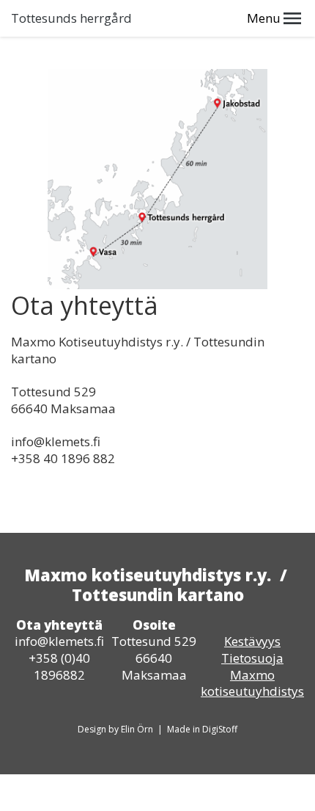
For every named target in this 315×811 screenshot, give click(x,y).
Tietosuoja (252, 658)
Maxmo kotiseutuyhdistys (252, 683)
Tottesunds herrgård (71, 18)
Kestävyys (252, 641)
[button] (292, 18)
